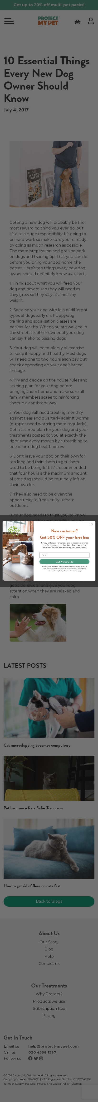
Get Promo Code (64, 561)
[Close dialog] (92, 524)
